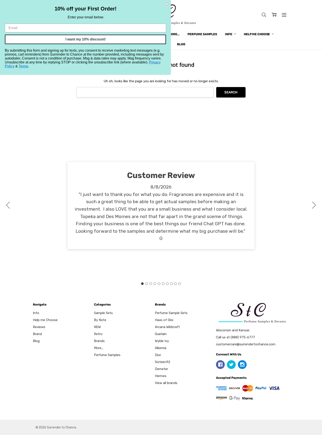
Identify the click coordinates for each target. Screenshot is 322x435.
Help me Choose (257, 34)
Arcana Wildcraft (167, 327)
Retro (98, 334)
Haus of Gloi (164, 320)
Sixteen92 (162, 362)
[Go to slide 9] (175, 283)
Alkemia (160, 348)
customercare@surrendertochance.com (245, 344)
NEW (97, 327)
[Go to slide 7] (167, 283)
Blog (181, 44)
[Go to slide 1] (142, 283)
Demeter (161, 369)
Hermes (160, 376)
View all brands (166, 383)
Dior (158, 355)
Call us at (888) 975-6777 (235, 337)
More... (174, 34)
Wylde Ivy (162, 341)
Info (229, 34)
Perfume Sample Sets (171, 313)
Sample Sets (103, 313)
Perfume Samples (202, 34)
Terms (23, 66)
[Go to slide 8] (171, 283)
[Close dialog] (167, 4)
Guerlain (161, 334)
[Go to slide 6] (163, 283)
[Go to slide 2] (314, 205)
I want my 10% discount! (85, 39)
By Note (100, 320)
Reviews (39, 327)
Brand (37, 334)
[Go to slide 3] (150, 283)
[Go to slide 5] (159, 283)
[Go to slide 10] (8, 205)
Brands (99, 341)
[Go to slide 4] (155, 283)
